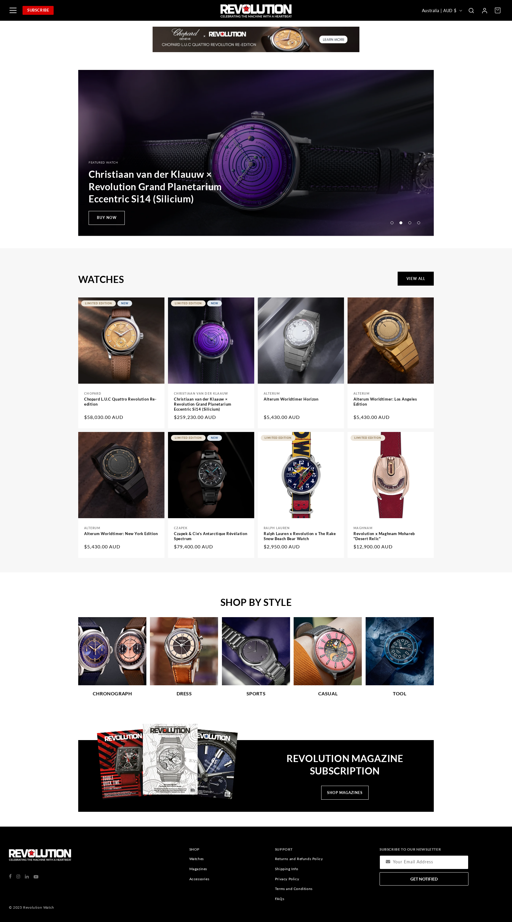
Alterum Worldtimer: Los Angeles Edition (385, 401)
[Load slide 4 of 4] (418, 222)
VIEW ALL (416, 278)
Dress (184, 693)
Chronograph (112, 693)
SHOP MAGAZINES (345, 792)
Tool (399, 693)
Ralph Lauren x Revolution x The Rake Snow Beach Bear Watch (300, 536)
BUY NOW (107, 217)
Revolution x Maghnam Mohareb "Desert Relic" (384, 536)
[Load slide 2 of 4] (400, 222)
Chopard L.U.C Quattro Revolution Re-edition (120, 401)
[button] (471, 10)
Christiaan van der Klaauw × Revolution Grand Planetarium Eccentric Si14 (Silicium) (202, 404)
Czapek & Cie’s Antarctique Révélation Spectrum (210, 536)
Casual (328, 693)
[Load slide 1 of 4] (392, 222)
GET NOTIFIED (424, 878)
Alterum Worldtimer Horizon (291, 399)
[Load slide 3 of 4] (409, 222)
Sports (256, 693)
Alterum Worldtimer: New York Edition (121, 533)
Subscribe (38, 10)
